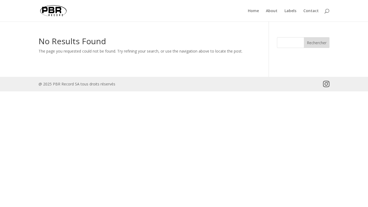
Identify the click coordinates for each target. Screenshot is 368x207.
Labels (290, 11)
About (271, 11)
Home (253, 11)
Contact (311, 11)
